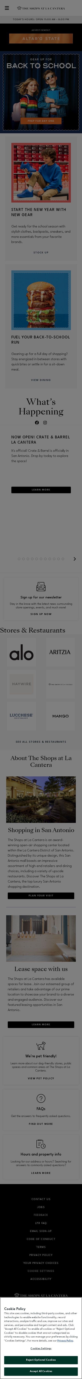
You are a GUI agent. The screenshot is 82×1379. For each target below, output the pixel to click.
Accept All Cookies (41, 1371)
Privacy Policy (65, 1341)
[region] (41, 1338)
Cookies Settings (40, 1348)
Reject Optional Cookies (41, 1360)
